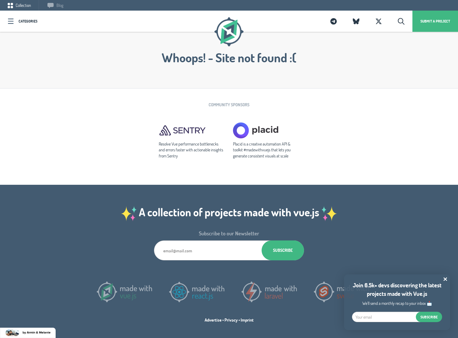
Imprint (247, 320)
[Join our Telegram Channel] (333, 21)
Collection (23, 5)
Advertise (213, 320)
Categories (28, 21)
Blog (59, 5)
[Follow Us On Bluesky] (356, 21)
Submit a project (435, 21)
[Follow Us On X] (378, 21)
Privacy (231, 320)
